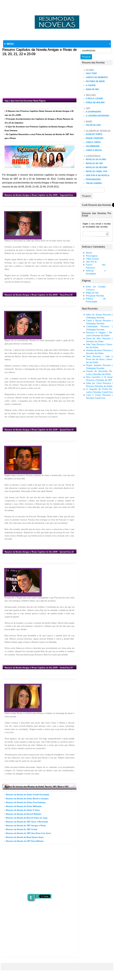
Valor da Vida (93, 125)
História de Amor (95, 81)
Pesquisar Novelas (95, 296)
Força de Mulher (95, 102)
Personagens (93, 179)
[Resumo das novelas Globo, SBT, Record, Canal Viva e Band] (57, 15)
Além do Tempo (94, 134)
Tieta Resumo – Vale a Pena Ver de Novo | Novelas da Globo (99, 359)
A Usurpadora (93, 112)
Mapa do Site (92, 293)
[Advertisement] (39, 76)
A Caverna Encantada (97, 116)
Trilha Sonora (94, 183)
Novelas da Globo (96, 159)
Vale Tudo (91, 73)
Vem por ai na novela (97, 175)
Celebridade (93, 146)
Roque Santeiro (94, 138)
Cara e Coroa (93, 142)
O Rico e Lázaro (94, 98)
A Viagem (90, 85)
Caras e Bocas (94, 150)
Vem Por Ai (91, 262)
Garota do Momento (97, 77)
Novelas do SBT (94, 163)
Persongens (92, 256)
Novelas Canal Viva (96, 171)
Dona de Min (92, 89)
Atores (89, 253)
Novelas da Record (96, 167)
